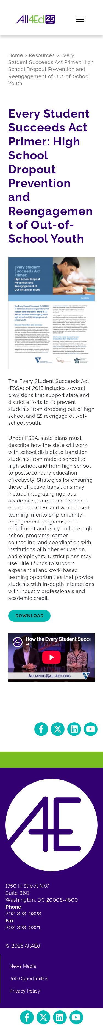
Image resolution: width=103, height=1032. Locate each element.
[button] (41, 729)
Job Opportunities (29, 978)
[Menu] (81, 19)
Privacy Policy (25, 991)
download (29, 615)
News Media (23, 966)
